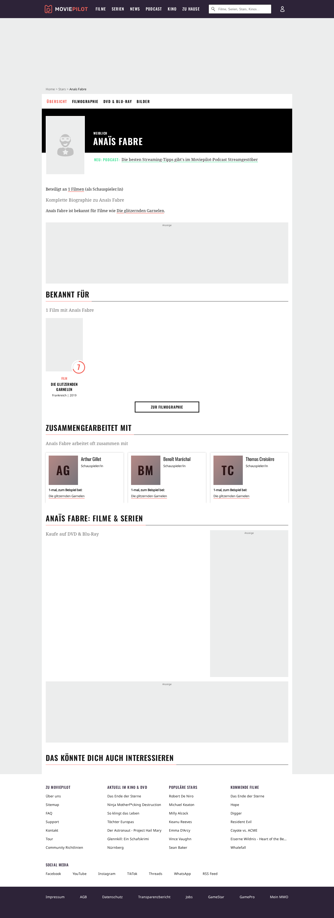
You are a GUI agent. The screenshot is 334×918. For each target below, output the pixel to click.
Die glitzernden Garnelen (140, 210)
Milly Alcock (178, 813)
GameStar (216, 897)
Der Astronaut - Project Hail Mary (134, 830)
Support (52, 821)
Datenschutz (112, 897)
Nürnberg (115, 847)
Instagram (106, 873)
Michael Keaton (181, 804)
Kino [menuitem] (172, 9)
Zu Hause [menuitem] (191, 9)
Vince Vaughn (180, 839)
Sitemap (52, 804)
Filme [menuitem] (101, 9)
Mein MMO (279, 897)
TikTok (132, 873)
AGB (83, 897)
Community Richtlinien (64, 847)
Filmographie (85, 101)
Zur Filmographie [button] (167, 407)
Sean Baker (178, 847)
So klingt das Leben (123, 813)
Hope (235, 804)
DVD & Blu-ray (117, 101)
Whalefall (238, 847)
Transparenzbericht (154, 897)
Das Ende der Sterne (124, 796)
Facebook (53, 873)
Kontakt (52, 830)
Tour (49, 839)
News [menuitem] (135, 9)
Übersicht (57, 101)
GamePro (247, 897)
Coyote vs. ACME (244, 830)
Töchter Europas (120, 821)
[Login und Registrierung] (282, 9)
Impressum (55, 897)
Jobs (189, 897)
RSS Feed (210, 873)
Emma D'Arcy (179, 830)
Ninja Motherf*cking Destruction (134, 804)
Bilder (143, 101)
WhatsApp (182, 873)
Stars (62, 89)
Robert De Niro (181, 796)
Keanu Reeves (180, 821)
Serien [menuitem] (118, 9)
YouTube (80, 873)
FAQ (49, 813)
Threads (155, 873)
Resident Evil (241, 821)
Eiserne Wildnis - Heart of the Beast (259, 839)
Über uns (53, 796)
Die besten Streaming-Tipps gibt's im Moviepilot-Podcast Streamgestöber (190, 159)
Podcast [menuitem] (154, 9)
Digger (236, 813)
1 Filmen (76, 189)
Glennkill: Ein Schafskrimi (128, 839)
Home (50, 89)
